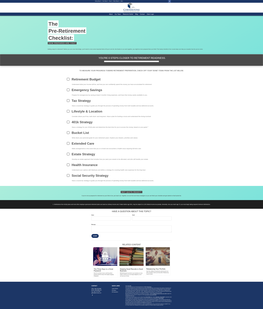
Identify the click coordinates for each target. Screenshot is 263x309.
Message (93, 224)
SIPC (159, 297)
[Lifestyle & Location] (68, 111)
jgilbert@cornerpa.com (96, 292)
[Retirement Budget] (68, 79)
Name (92, 215)
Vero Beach (104, 1)
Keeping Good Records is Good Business (131, 270)
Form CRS (129, 285)
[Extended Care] (68, 143)
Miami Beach (116, 1)
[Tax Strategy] (68, 100)
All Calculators (115, 292)
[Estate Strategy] (68, 154)
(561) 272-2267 (98, 288)
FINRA (156, 297)
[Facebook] (169, 1)
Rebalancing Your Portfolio (155, 269)
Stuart (110, 1)
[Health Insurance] (68, 164)
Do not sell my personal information (150, 294)
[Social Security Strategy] (68, 175)
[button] (111, 14)
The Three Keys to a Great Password (103, 270)
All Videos (114, 290)
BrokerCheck (149, 286)
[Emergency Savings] (68, 89)
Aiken (122, 1)
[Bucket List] (68, 132)
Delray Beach (98, 1)
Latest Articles (115, 288)
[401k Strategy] (68, 122)
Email (133, 215)
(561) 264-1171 (98, 290)
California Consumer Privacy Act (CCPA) (160, 293)
